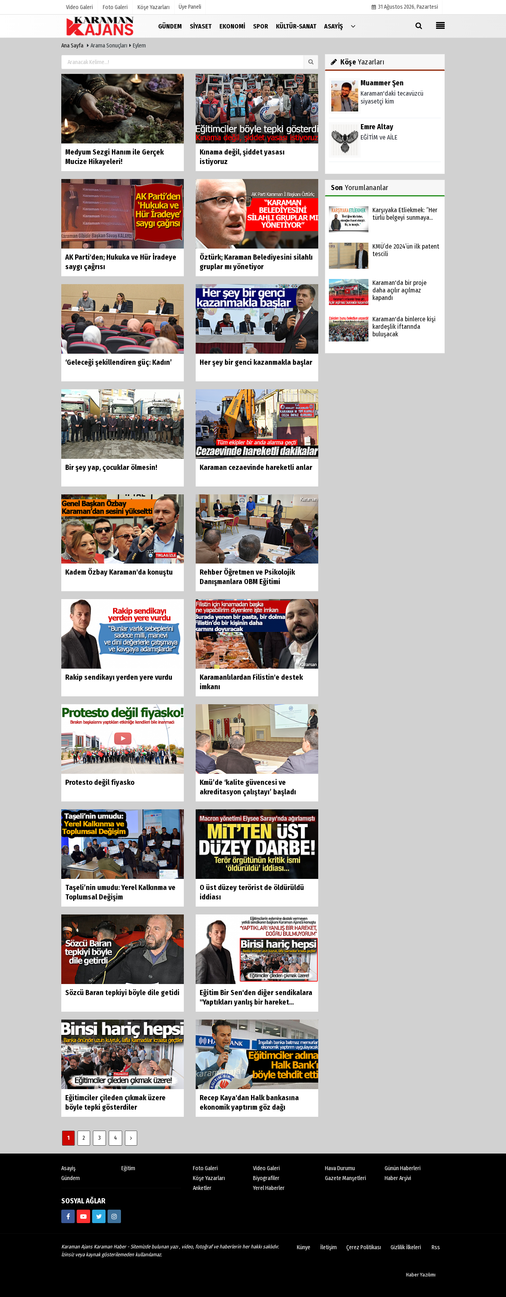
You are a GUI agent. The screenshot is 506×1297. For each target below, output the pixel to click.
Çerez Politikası (363, 1247)
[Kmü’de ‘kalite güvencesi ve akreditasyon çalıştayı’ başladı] (257, 738)
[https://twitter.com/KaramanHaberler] (99, 1216)
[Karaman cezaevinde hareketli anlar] (257, 423)
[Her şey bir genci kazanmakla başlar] (257, 318)
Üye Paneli (190, 7)
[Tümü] (353, 25)
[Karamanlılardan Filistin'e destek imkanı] (257, 633)
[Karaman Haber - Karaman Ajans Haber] (100, 26)
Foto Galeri (205, 1168)
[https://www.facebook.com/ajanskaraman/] (68, 1216)
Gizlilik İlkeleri (406, 1247)
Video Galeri (266, 1168)
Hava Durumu (340, 1168)
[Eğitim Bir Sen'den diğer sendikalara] (257, 949)
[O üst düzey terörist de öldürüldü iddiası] (257, 844)
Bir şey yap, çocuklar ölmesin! (111, 467)
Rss (436, 1247)
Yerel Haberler (269, 1188)
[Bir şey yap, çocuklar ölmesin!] (122, 423)
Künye (303, 1247)
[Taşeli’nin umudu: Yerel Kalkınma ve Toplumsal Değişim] (122, 844)
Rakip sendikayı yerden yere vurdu (118, 677)
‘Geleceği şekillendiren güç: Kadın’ (118, 362)
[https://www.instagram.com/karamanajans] (114, 1216)
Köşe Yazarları (209, 1178)
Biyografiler (266, 1178)
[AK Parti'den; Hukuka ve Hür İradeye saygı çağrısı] (122, 213)
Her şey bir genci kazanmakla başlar (256, 362)
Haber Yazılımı (421, 1275)
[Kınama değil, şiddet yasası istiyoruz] (257, 108)
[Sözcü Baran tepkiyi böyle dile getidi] (122, 949)
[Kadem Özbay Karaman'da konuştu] (122, 528)
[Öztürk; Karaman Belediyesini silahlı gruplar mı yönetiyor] (257, 213)
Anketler (202, 1188)
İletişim (328, 1247)
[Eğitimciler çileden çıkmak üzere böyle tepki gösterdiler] (122, 1054)
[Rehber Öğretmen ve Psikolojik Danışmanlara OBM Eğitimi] (257, 528)
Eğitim (128, 1168)
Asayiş (68, 1168)
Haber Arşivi (398, 1178)
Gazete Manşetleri (345, 1178)
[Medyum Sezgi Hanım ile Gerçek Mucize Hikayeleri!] (122, 108)
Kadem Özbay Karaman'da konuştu (119, 572)
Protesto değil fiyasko (99, 782)
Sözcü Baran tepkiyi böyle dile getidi (122, 992)
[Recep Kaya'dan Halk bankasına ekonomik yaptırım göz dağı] (257, 1054)
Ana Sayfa (72, 45)
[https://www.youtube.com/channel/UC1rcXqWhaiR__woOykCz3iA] (83, 1216)
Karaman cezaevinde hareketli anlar (256, 467)
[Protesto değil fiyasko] (122, 738)
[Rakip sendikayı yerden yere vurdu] (122, 633)
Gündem (70, 1178)
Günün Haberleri (403, 1168)
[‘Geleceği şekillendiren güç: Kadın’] (122, 318)
